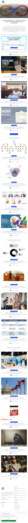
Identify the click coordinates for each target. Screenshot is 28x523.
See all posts (14, 139)
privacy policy (9, 517)
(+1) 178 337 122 (4, 498)
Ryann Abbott (2, 506)
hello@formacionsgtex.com (5, 499)
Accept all (9, 520)
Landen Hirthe (2, 505)
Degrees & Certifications (14, 259)
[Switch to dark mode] (24, 1)
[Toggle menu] (26, 1)
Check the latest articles (14, 134)
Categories (16, 502)
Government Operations (14, 370)
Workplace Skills (14, 74)
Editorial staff (3, 502)
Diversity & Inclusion (16, 509)
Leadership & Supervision (14, 47)
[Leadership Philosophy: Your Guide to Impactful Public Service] (14, 43)
